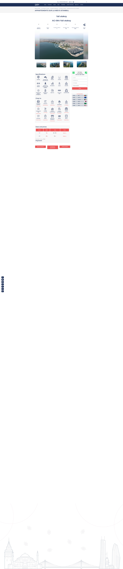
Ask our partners (40, 146)
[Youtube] (2, 280)
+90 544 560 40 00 (64, 1)
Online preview (65, 146)
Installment (63, 4)
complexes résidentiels (54, 8)
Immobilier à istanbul (62, 8)
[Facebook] (2, 277)
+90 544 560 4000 (79, 74)
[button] (36, 45)
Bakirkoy (38, 28)
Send (80, 88)
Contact (81, 4)
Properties (49, 4)
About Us (76, 4)
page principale (37, 8)
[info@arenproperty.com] (2, 291)
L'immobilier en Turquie (45, 8)
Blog (58, 4)
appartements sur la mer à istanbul (73, 8)
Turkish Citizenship (70, 4)
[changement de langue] (73, 2)
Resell (54, 4)
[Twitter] (2, 282)
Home (45, 4)
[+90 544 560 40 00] (2, 287)
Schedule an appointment (52, 147)
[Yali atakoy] (61, 44)
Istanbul (38, 27)
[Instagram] (2, 284)
